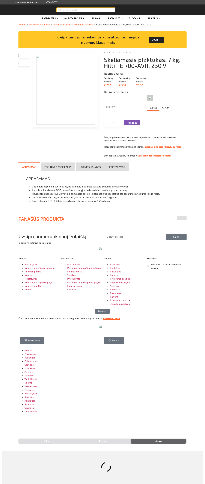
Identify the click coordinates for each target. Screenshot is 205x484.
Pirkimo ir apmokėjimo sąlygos (84, 267)
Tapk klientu (30, 379)
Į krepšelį (132, 122)
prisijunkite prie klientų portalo (163, 146)
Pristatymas (31, 264)
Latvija (102, 441)
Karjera (114, 275)
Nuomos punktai (33, 271)
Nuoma (96, 18)
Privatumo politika (120, 278)
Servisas (71, 275)
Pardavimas (49, 18)
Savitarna (29, 375)
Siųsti (155, 39)
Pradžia (22, 24)
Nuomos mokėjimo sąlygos (39, 267)
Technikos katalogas (40, 24)
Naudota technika (74, 18)
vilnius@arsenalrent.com (26, 2)
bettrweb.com (111, 318)
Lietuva (158, 441)
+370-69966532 (30, 424)
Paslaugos (114, 18)
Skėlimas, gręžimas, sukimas (78, 24)
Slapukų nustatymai (120, 282)
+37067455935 (53, 2)
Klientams (134, 18)
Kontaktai (115, 267)
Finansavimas (74, 271)
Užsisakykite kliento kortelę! (154, 155)
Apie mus (153, 18)
